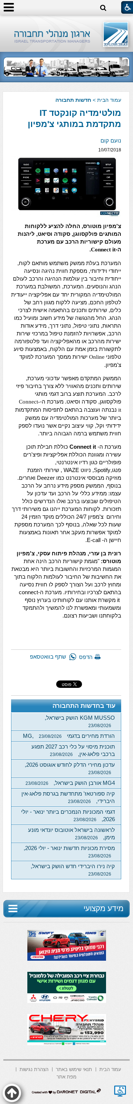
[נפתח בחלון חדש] (120, 1091)
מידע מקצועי (103, 908)
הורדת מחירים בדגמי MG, (69, 736)
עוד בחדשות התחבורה (84, 705)
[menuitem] (110, 1068)
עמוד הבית (109, 100)
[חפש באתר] (103, 8)
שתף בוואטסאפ (48, 656)
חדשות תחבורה (73, 100)
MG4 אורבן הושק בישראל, (70, 783)
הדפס (86, 657)
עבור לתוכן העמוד (67, 22)
